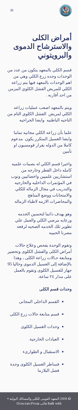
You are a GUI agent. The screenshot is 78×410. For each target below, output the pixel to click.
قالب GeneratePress (31, 403)
